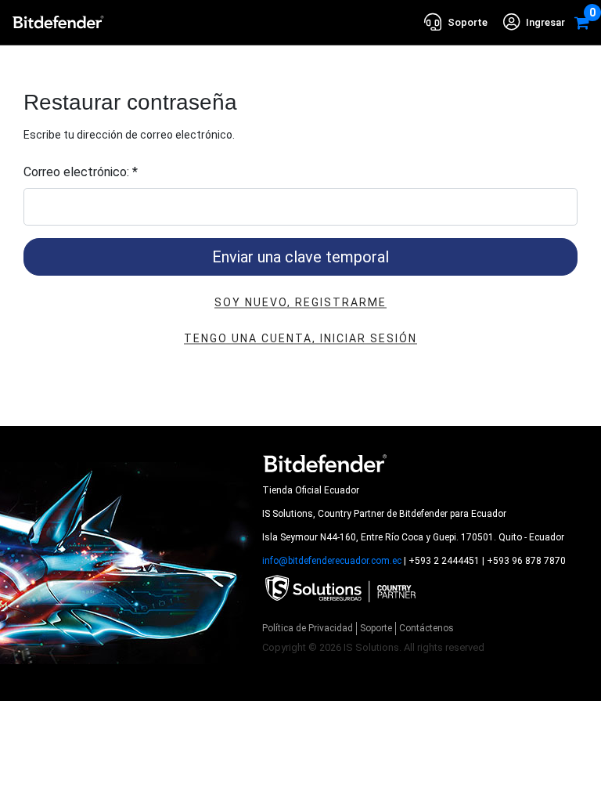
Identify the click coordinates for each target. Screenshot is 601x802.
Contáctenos (426, 628)
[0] (581, 23)
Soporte (376, 628)
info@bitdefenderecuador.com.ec (331, 560)
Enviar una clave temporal (300, 256)
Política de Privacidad (307, 628)
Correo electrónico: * (80, 171)
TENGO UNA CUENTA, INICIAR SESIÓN (300, 338)
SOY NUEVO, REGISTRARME (300, 302)
